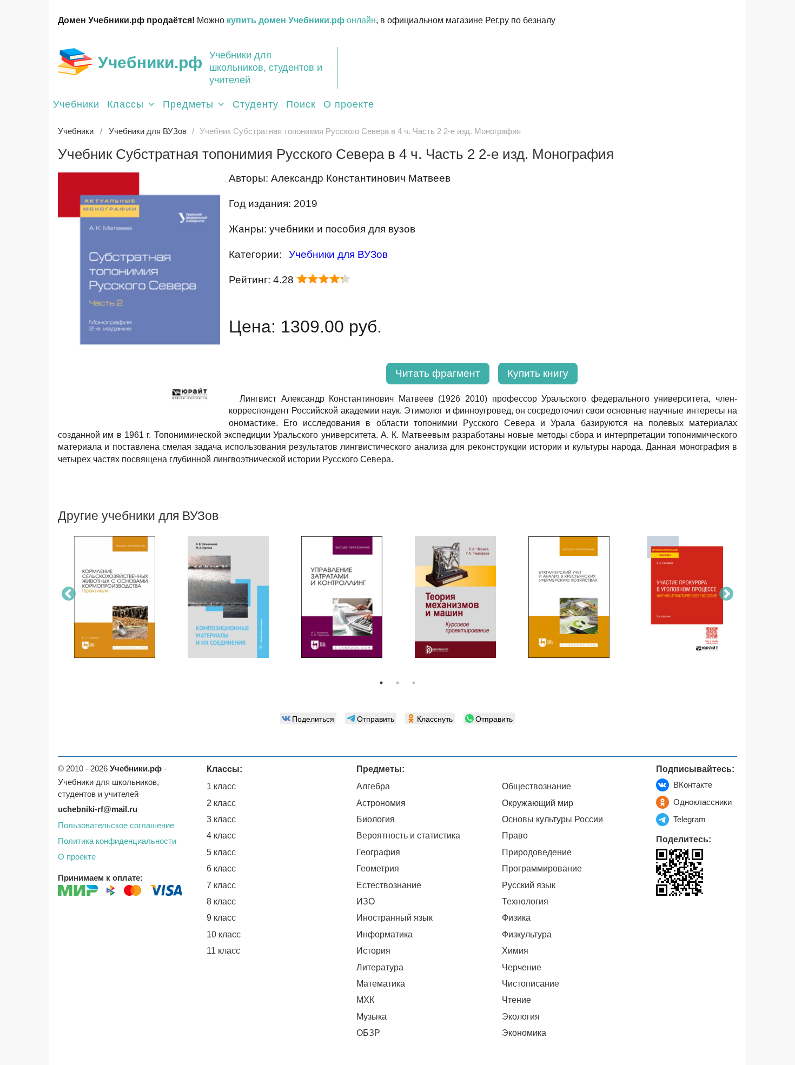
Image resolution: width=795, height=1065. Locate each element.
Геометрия (377, 868)
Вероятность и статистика (408, 835)
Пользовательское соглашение (116, 825)
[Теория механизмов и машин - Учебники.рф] (455, 597)
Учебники (76, 104)
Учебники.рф (150, 62)
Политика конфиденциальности (117, 841)
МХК (365, 999)
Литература (379, 967)
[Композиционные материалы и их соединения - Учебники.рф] (228, 597)
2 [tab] (397, 682)
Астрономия (381, 803)
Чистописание (530, 983)
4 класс (221, 835)
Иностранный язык (394, 917)
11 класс (223, 950)
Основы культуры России (552, 819)
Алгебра (373, 786)
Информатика (384, 934)
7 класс (221, 885)
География (378, 852)
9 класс (221, 917)
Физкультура (527, 934)
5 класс (221, 852)
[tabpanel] (114, 601)
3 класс (221, 819)
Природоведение (537, 852)
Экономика (524, 1032)
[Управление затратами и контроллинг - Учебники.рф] (341, 597)
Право (515, 835)
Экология (521, 1016)
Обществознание (536, 786)
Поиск (301, 104)
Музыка (371, 1016)
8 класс (221, 901)
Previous (69, 594)
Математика (380, 983)
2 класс (221, 803)
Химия (515, 950)
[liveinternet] (664, 918)
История (373, 950)
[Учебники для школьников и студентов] (75, 61)
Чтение (516, 999)
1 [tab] (381, 682)
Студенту (256, 104)
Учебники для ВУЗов (338, 254)
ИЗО (365, 901)
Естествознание (388, 885)
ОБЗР (368, 1032)
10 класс (224, 934)
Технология (525, 901)
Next (726, 594)
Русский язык (528, 885)
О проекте (348, 104)
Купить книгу (537, 373)
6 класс (221, 868)
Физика (516, 917)
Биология (375, 819)
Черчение (521, 967)
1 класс (221, 786)
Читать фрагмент (437, 373)
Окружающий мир (537, 803)
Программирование (542, 868)
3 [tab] (413, 682)
